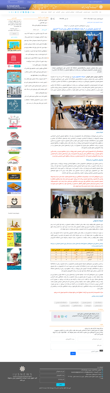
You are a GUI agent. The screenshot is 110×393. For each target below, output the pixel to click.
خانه (100, 12)
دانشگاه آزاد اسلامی (61, 303)
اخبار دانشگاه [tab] (36, 30)
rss (48, 388)
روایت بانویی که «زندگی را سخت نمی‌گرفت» (36, 61)
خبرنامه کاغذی (68, 2)
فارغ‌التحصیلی (74, 303)
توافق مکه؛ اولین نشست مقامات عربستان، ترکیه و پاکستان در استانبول (35, 44)
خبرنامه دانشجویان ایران (98, 22)
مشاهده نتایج (14, 37)
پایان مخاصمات (13, 29)
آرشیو (40, 388)
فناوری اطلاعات (78, 12)
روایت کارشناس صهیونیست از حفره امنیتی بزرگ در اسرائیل (35, 37)
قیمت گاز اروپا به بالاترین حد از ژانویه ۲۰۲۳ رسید (35, 33)
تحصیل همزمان (86, 303)
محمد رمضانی (65, 306)
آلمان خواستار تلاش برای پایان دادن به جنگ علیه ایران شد (35, 89)
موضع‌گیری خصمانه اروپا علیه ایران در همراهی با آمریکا (35, 51)
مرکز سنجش (98, 306)
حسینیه (62, 2)
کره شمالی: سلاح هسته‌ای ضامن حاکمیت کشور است (35, 86)
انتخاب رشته (46, 2)
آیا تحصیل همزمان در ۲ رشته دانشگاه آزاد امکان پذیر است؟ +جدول (77, 29)
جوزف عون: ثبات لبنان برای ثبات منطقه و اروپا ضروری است (35, 47)
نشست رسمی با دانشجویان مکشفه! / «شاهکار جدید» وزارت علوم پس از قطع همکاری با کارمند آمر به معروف (35, 100)
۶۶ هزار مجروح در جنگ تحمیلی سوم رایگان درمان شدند (35, 79)
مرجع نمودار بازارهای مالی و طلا (39, 25)
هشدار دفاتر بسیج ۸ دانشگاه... (94, 2)
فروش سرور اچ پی (42, 20)
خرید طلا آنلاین (43, 23)
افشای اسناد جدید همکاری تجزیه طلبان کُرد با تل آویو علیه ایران (35, 96)
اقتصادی (58, 12)
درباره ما (45, 388)
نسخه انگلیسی (39, 2)
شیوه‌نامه (88, 306)
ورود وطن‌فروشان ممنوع (41, 93)
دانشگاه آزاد (98, 303)
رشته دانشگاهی (77, 306)
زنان (54, 12)
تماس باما (56, 388)
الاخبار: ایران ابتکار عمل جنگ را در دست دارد (36, 103)
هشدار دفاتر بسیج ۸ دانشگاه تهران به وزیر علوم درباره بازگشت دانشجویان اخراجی (35, 58)
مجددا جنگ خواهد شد (13, 30)
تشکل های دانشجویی (53, 2)
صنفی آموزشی (87, 12)
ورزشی (62, 12)
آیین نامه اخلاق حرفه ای (65, 388)
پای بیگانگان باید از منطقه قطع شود (39, 75)
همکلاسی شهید (75, 2)
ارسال (73, 353)
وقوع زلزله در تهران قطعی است (39, 65)
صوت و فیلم (44, 12)
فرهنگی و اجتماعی (70, 12)
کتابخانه (50, 12)
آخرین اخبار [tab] (44, 30)
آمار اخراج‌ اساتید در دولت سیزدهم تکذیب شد (36, 54)
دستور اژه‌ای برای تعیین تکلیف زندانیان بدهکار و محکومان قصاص (35, 72)
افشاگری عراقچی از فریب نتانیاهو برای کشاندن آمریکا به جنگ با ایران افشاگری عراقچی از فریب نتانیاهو (35, 68)
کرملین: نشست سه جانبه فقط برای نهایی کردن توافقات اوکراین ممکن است (35, 82)
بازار (59, 2)
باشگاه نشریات (95, 12)
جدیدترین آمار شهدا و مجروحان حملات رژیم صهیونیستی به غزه (35, 40)
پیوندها (51, 388)
